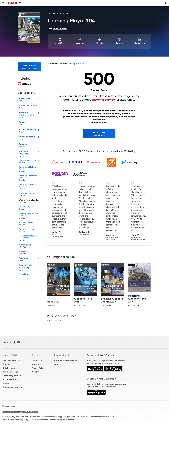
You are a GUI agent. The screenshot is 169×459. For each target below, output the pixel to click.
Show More (24, 274)
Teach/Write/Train (11, 360)
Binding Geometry (27, 194)
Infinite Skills (139, 43)
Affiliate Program (10, 379)
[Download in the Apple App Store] (95, 371)
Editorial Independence (39, 420)
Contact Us (37, 360)
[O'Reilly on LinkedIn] (14, 342)
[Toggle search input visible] (166, 3)
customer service (103, 99)
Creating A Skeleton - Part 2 (29, 178)
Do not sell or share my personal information (20, 412)
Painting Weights (26, 208)
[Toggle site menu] (3, 3)
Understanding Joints (29, 161)
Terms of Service (9, 420)
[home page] (14, 3)
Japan (57, 364)
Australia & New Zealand (65, 360)
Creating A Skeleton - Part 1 (29, 169)
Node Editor (24, 252)
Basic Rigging (25, 246)
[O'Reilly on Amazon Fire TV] (96, 394)
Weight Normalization (29, 201)
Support (36, 355)
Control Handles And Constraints (28, 238)
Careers (6, 364)
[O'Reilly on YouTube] (18, 342)
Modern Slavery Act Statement (62, 420)
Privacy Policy (38, 368)
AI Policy (35, 372)
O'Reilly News (8, 368)
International (61, 355)
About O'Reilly (10, 355)
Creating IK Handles (28, 230)
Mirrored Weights (26, 223)
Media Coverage (10, 372)
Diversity (6, 383)
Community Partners (11, 375)
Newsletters (37, 364)
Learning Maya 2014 (76, 63)
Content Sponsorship (12, 387)
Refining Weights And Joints (28, 216)
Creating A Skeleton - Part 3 (29, 187)
